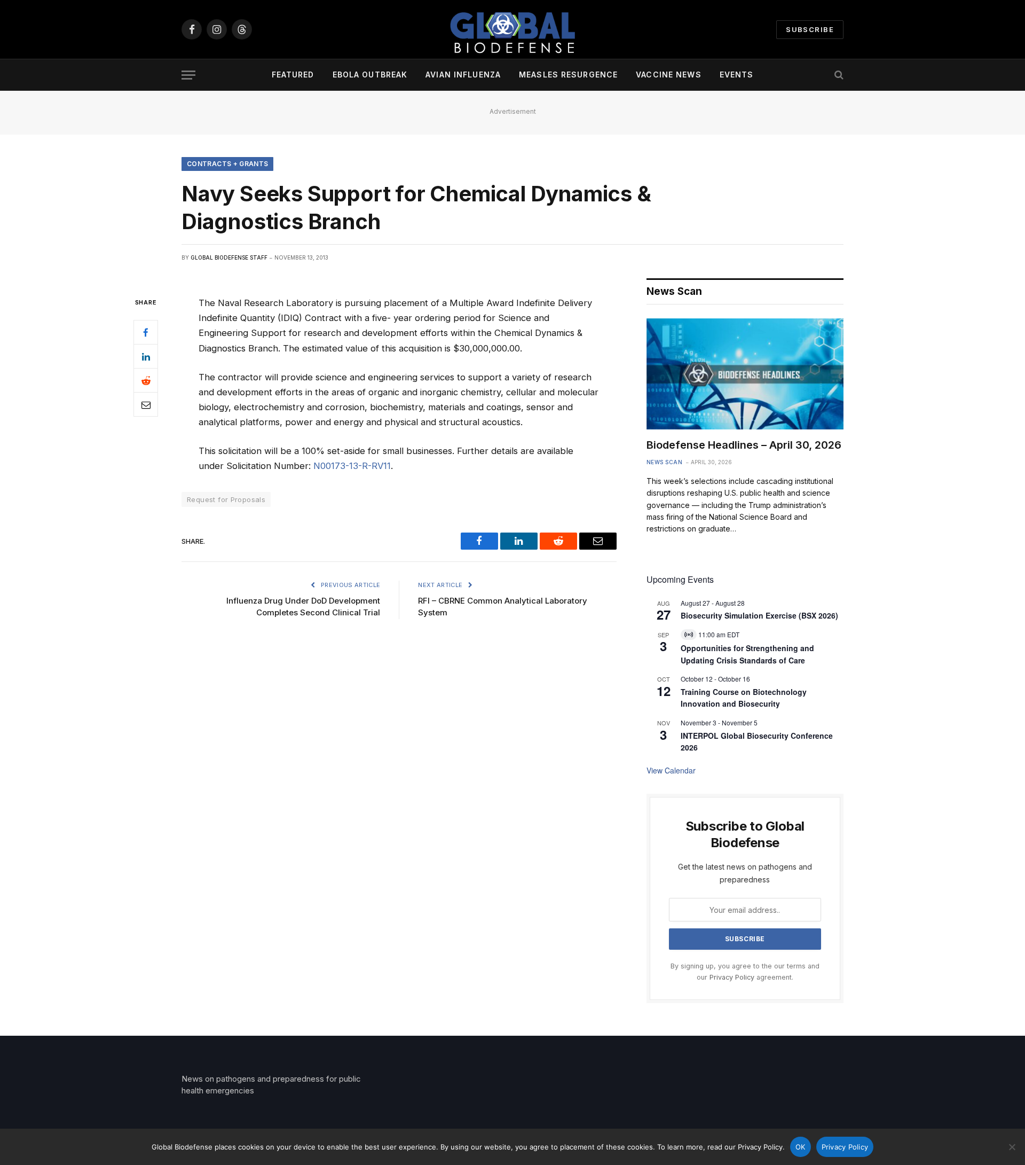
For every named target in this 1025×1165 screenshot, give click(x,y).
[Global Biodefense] (512, 29)
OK (800, 1147)
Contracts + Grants (227, 164)
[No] (1011, 1146)
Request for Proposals (226, 499)
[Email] (145, 405)
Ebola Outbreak (370, 74)
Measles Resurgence (568, 74)
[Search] (837, 75)
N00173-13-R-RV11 (352, 465)
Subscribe (810, 29)
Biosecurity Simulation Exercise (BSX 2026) (759, 615)
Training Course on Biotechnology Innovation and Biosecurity (744, 697)
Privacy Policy (731, 977)
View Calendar (671, 770)
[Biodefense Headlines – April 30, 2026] (744, 373)
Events (737, 74)
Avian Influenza (463, 74)
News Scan (664, 462)
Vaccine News (668, 74)
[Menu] (188, 75)
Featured (293, 74)
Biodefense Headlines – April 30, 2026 (743, 445)
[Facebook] (145, 332)
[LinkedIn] (145, 357)
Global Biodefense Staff (229, 257)
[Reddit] (145, 381)
